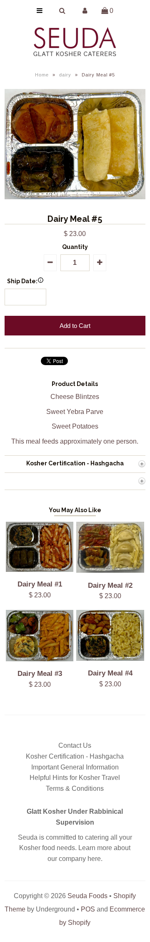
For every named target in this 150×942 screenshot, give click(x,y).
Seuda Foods (88, 895)
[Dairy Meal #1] (39, 569)
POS (88, 909)
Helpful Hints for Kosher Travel (75, 777)
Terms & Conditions (75, 788)
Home (42, 74)
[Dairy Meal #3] (39, 659)
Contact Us (74, 745)
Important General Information (75, 767)
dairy (65, 74)
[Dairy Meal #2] (110, 570)
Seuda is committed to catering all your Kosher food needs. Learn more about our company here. (75, 848)
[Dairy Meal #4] (110, 658)
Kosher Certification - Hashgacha (75, 756)
